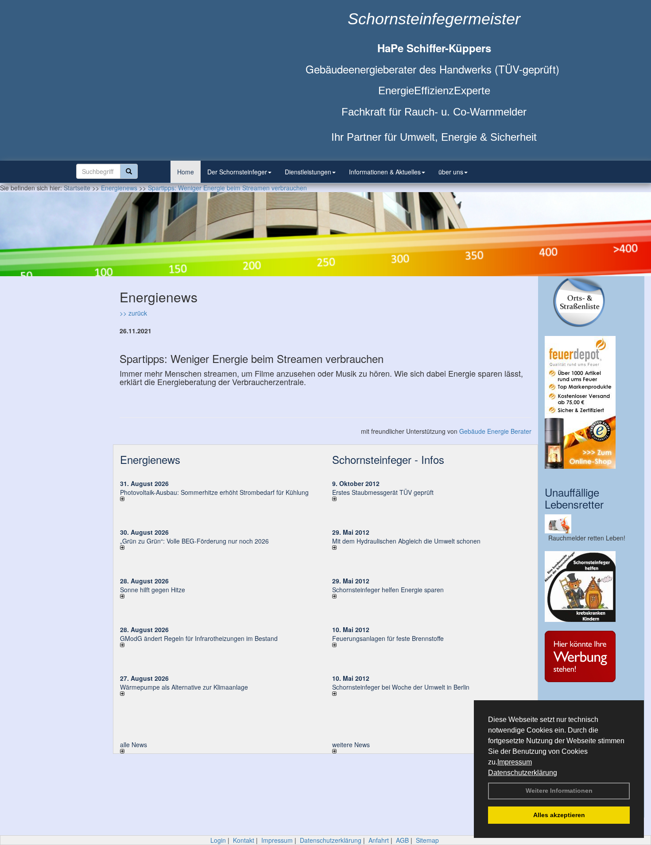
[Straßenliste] (591, 301)
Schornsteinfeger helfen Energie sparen (388, 589)
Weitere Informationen (559, 790)
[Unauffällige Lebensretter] (591, 523)
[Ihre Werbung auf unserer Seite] (591, 656)
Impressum (514, 762)
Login (218, 840)
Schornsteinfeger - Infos (388, 459)
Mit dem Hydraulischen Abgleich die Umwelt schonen (406, 540)
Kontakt (243, 840)
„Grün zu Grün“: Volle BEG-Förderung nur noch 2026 (194, 540)
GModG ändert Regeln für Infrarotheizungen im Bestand (199, 638)
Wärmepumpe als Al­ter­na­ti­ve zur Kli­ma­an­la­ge (184, 687)
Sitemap (427, 840)
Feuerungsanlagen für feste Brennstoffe (388, 638)
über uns (450, 171)
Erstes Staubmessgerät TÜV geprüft (383, 492)
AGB (402, 840)
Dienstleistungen (308, 171)
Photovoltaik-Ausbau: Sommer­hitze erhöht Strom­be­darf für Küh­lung (214, 492)
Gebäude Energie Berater (495, 431)
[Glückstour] (591, 586)
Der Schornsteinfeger (237, 171)
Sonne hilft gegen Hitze (152, 589)
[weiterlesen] (219, 499)
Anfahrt (378, 840)
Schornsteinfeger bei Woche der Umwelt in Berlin (400, 687)
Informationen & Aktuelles (385, 171)
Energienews (150, 459)
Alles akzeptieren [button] (559, 814)
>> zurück (133, 313)
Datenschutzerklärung (522, 772)
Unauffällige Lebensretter (574, 497)
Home (185, 171)
